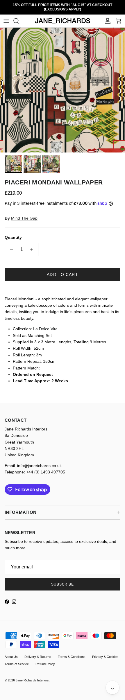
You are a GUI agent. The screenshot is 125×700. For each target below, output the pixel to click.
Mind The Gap (24, 213)
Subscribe (62, 580)
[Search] (19, 16)
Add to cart (62, 270)
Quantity (13, 233)
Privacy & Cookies (105, 652)
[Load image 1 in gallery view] (62, 86)
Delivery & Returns (37, 652)
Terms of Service (17, 660)
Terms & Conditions (71, 652)
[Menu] (6, 16)
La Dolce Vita (45, 324)
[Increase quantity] (33, 245)
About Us (11, 652)
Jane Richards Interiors (32, 676)
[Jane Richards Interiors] (62, 17)
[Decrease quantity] (10, 245)
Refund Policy (45, 660)
